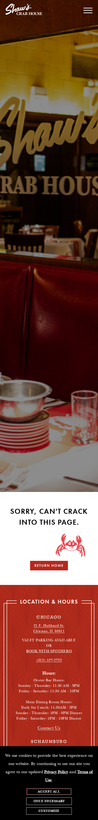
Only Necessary (49, 801)
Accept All (49, 792)
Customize (49, 811)
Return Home (49, 565)
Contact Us (49, 728)
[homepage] (23, 10)
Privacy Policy (56, 772)
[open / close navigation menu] (88, 10)
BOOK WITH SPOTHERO (49, 651)
